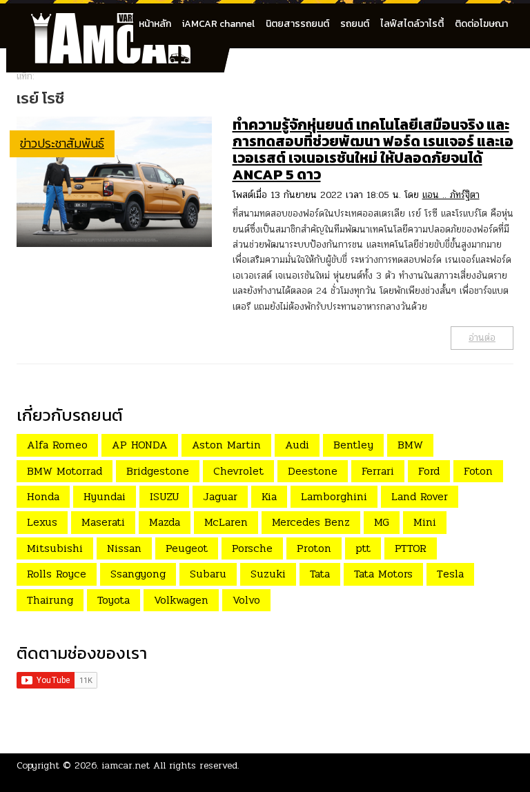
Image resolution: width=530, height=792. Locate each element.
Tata (320, 573)
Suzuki (268, 573)
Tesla (450, 573)
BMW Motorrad (64, 470)
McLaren (226, 522)
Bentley (353, 444)
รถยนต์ (354, 24)
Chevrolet (238, 470)
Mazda (164, 522)
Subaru (208, 573)
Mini (424, 522)
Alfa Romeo (57, 444)
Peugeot (187, 548)
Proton (314, 548)
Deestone (312, 470)
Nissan (124, 548)
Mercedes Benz (311, 522)
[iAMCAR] (123, 20)
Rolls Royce (56, 573)
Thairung (50, 599)
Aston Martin (226, 444)
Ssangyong (138, 573)
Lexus (42, 522)
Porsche (252, 548)
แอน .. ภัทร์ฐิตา (451, 195)
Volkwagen (181, 599)
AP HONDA (140, 444)
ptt (363, 548)
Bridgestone (157, 470)
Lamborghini (334, 496)
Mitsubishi (55, 548)
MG (381, 522)
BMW (410, 444)
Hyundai (105, 496)
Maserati (103, 522)
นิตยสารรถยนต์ (297, 24)
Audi (297, 444)
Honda (43, 496)
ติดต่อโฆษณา (481, 24)
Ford (429, 470)
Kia (269, 496)
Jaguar (220, 496)
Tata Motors (383, 573)
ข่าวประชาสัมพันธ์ (62, 143)
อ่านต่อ (482, 337)
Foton (478, 470)
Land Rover (419, 496)
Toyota (113, 599)
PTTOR (410, 548)
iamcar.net (126, 765)
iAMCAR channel (218, 24)
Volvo (246, 599)
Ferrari (378, 470)
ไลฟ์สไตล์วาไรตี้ (412, 24)
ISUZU (164, 496)
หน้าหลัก (155, 24)
